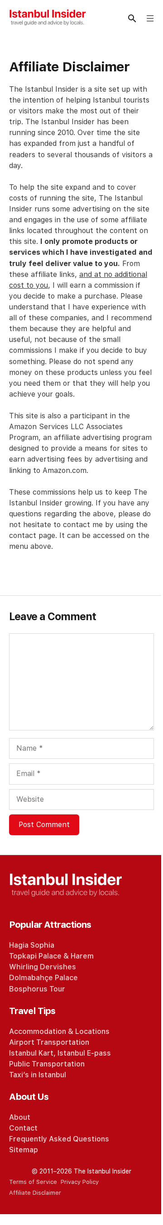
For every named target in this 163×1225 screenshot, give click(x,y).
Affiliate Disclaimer (35, 1192)
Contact (23, 1128)
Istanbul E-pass (84, 1053)
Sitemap (23, 1150)
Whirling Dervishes (42, 967)
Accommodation (37, 1031)
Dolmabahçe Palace (43, 977)
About (19, 1117)
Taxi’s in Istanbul (37, 1075)
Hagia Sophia (31, 945)
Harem (82, 956)
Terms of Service (33, 1181)
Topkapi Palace (35, 956)
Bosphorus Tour (37, 989)
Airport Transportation (49, 1042)
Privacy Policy (80, 1181)
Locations (92, 1031)
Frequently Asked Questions (59, 1139)
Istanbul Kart (31, 1053)
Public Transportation (47, 1064)
